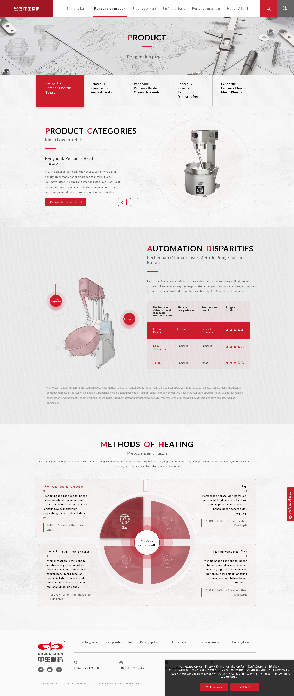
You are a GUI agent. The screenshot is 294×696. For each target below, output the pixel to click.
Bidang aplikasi (144, 8)
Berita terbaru (174, 8)
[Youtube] (49, 669)
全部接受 (244, 687)
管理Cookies (214, 687)
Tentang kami (77, 8)
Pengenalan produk (110, 8)
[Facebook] (40, 669)
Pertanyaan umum (206, 8)
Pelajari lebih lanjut (63, 202)
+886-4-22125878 (86, 667)
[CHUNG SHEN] (26, 8)
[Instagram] (59, 669)
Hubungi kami (237, 8)
